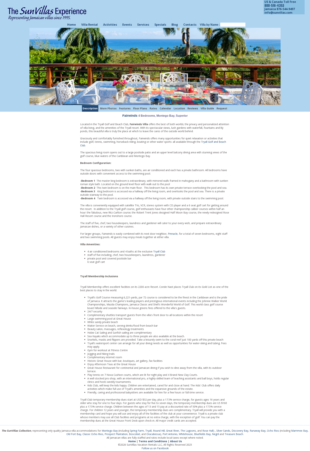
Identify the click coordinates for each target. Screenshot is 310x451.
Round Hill (159, 430)
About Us (176, 441)
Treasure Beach (234, 434)
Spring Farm (137, 430)
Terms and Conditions (153, 441)
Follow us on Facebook (155, 448)
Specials (160, 25)
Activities (110, 25)
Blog (175, 25)
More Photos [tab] (108, 108)
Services (143, 25)
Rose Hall (207, 430)
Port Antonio (170, 434)
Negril (215, 434)
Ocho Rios (273, 430)
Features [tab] (125, 108)
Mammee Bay (299, 430)
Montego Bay (110, 430)
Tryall (148, 430)
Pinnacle (173, 233)
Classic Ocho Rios (93, 434)
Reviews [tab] (192, 108)
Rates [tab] (153, 108)
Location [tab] (179, 108)
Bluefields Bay (202, 434)
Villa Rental (89, 25)
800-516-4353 (274, 5)
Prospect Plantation (116, 434)
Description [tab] (90, 108)
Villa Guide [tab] (207, 108)
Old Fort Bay (73, 434)
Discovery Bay (240, 430)
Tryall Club (159, 251)
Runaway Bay (258, 430)
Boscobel (134, 434)
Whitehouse (186, 434)
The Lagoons (188, 430)
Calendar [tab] (165, 108)
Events (127, 25)
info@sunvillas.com (278, 13)
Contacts (189, 25)
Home (71, 25)
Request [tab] (222, 108)
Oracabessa (153, 434)
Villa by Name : (210, 24)
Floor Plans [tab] (140, 108)
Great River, (173, 430)
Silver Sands (223, 430)
